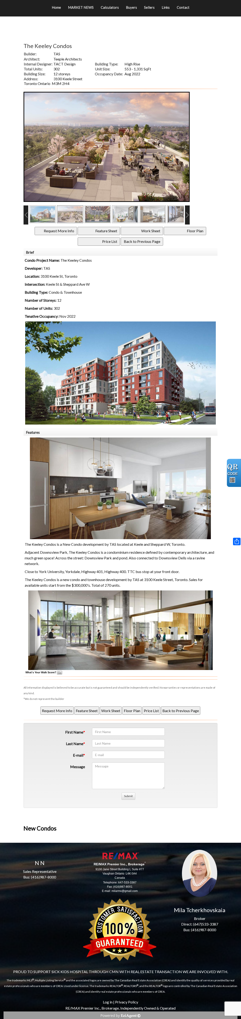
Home (56, 7)
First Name (74, 732)
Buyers (131, 7)
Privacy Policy (126, 1002)
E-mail (78, 755)
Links (166, 7)
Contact (183, 7)
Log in (107, 1002)
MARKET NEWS (81, 7)
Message (77, 766)
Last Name (74, 743)
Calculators (110, 7)
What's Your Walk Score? (41, 672)
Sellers (149, 7)
